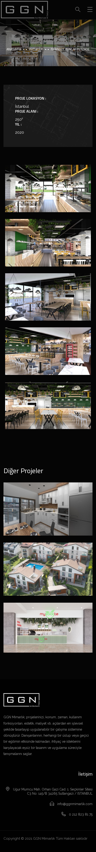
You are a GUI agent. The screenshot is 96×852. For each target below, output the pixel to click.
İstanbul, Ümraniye (48, 633)
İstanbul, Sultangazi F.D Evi (48, 504)
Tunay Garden (48, 564)
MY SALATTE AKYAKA (48, 622)
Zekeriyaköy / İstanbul (48, 575)
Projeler (36, 49)
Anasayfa (14, 49)
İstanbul (48, 515)
